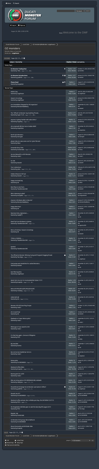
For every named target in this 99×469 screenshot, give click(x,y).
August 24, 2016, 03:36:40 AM (86, 141)
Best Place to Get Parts (17, 187)
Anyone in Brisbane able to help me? (21, 200)
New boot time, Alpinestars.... (19, 213)
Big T (80, 169)
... (20, 58)
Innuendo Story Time (17, 148)
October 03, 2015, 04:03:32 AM (86, 312)
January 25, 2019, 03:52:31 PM (86, 119)
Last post (80, 62)
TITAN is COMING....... (17, 238)
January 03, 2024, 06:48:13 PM (86, 98)
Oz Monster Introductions (19, 75)
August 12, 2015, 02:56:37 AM (86, 393)
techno (19, 345)
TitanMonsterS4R (22, 189)
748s (18, 71)
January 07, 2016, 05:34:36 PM (86, 200)
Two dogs (20, 257)
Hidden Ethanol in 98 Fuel (18, 174)
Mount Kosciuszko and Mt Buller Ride (22, 426)
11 (32, 195)
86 (31, 282)
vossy (80, 149)
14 (31, 290)
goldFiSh (19, 77)
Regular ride (14, 413)
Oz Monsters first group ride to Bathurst (23, 420)
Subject (12, 62)
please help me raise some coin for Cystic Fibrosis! (25, 141)
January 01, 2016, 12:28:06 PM (86, 206)
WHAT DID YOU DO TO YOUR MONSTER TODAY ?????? (26, 280)
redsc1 (19, 156)
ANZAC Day (14, 92)
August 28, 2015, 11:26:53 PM (86, 374)
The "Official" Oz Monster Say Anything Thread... (25, 113)
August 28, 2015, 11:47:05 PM (86, 367)
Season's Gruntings (16, 98)
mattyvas (20, 382)
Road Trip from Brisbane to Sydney (21, 221)
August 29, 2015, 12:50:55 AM (86, 360)
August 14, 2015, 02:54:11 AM (86, 387)
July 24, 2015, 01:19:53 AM (85, 413)
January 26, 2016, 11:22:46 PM (86, 180)
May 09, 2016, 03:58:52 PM (85, 154)
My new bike (14, 344)
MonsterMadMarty (23, 106)
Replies (69, 62)
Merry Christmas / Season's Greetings (22, 230)
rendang (19, 291)
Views (74, 62)
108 (32, 77)
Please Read (14, 82)
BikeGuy (81, 121)
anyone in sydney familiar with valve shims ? (24, 120)
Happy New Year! (16, 207)
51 (22, 58)
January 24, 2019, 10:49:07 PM (86, 75)
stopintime (20, 128)
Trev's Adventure (16, 167)
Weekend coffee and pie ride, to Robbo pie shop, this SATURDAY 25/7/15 (32, 400)
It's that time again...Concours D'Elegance (23, 335)
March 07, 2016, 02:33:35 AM (86, 161)
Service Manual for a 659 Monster (21, 154)
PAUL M (81, 369)
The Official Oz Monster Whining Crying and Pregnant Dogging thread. (31, 255)
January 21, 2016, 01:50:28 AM (86, 187)
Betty (80, 339)
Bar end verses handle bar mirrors (21, 352)
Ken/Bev (81, 71)
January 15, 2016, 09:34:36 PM (86, 193)
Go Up (6, 432)
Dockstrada (20, 149)
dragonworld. (83, 195)
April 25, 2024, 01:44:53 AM (85, 91)
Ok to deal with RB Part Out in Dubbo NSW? (23, 126)
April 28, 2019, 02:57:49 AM (85, 113)
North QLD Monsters (17, 135)
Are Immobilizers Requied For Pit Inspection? (24, 104)
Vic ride (13, 161)
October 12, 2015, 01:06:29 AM (86, 305)
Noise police (14, 360)
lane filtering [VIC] (16, 272)
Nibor (80, 115)
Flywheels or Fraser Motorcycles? (20, 318)
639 (34, 149)
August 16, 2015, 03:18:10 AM (86, 380)
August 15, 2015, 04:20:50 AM (86, 82)
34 (31, 369)
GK (18, 182)
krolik (80, 100)
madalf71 (20, 215)
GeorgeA (20, 137)
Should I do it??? (15, 393)
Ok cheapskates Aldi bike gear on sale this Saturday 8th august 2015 (31, 407)
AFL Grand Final (15, 312)
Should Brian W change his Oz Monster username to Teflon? (28, 387)
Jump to (68, 440)
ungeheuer (51, 44)
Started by (19, 62)
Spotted (13, 247)
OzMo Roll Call (15, 297)
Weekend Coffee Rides (17, 367)
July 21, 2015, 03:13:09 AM (85, 420)
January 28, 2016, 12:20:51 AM (86, 174)
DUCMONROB (21, 362)
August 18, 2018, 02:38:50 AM (86, 134)
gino (80, 250)
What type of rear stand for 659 (20, 327)
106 (30, 71)
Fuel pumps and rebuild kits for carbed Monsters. (25, 263)
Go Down (7, 58)
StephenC (82, 356)
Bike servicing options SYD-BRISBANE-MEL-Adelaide (26, 380)
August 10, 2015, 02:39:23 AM (86, 400)
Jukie (18, 169)
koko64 (81, 77)
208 (33, 115)
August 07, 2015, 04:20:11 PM (86, 407)
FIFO (18, 337)
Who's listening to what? (18, 193)
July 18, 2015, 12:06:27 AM (85, 426)
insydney (20, 121)
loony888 (20, 195)
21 (29, 169)
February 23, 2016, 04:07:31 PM (86, 167)
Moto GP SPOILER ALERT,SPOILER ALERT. (23, 289)
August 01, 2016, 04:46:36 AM (86, 147)
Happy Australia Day (17, 180)
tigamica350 (82, 225)
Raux (80, 375)
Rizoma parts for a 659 (17, 374)
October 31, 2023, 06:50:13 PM (86, 69)
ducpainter (20, 84)
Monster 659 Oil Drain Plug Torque (21, 305)
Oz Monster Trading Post (18, 69)
